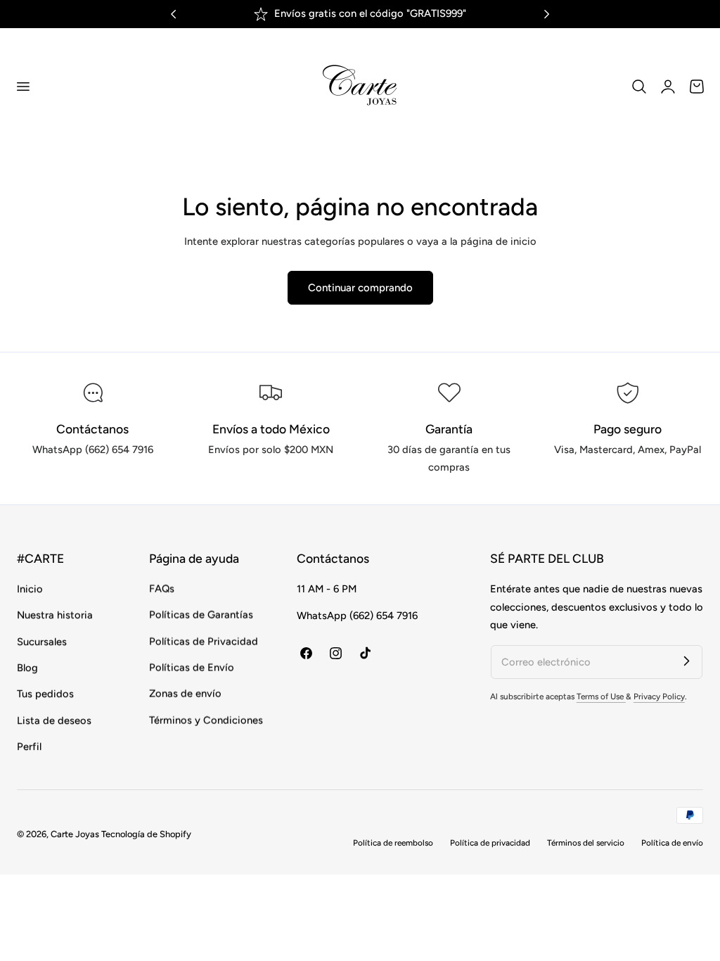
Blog (27, 667)
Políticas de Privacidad (203, 641)
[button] (22, 85)
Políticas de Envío (191, 667)
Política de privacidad (490, 843)
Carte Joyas (75, 834)
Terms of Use (601, 696)
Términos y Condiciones (206, 720)
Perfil (29, 746)
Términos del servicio (585, 843)
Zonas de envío (185, 694)
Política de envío (672, 843)
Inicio (30, 589)
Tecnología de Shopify (146, 834)
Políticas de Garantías (201, 615)
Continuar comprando (360, 287)
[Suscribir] (686, 661)
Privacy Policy (659, 696)
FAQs (161, 589)
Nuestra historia (55, 615)
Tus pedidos (45, 694)
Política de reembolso (393, 843)
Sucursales (42, 641)
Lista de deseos (54, 720)
